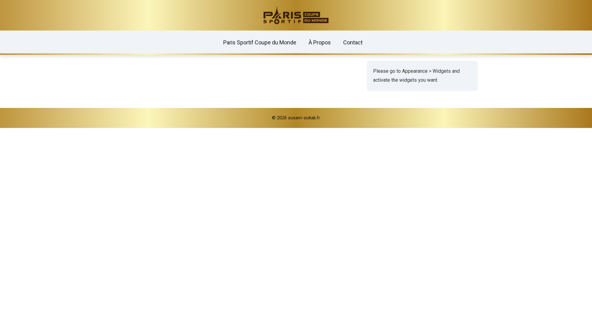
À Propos (320, 42)
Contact (353, 42)
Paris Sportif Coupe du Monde (259, 42)
